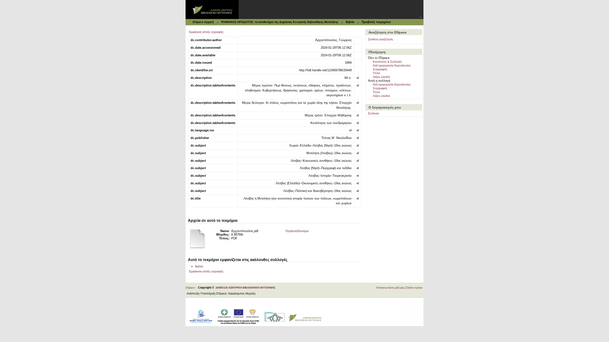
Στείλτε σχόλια (414, 287)
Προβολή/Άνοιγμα (297, 231)
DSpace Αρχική (203, 22)
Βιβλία (350, 22)
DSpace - (192, 287)
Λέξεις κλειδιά (381, 77)
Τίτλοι (376, 73)
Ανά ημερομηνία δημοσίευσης (392, 65)
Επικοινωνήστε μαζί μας (390, 287)
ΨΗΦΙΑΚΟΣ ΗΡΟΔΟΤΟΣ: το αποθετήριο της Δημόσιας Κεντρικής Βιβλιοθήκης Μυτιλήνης (279, 22)
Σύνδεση (373, 113)
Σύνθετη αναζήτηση (380, 39)
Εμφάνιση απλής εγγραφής (206, 32)
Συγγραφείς (380, 69)
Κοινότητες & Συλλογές (387, 61)
